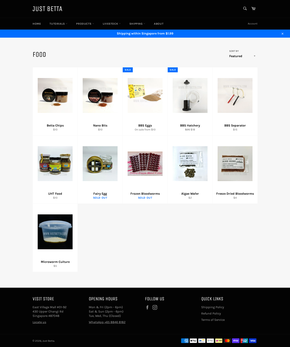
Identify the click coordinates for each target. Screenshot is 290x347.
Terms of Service (213, 320)
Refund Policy (211, 313)
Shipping (136, 23)
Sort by (234, 51)
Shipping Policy (212, 307)
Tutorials (58, 23)
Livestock (111, 23)
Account (252, 23)
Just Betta (47, 9)
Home (37, 23)
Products (84, 23)
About (158, 23)
